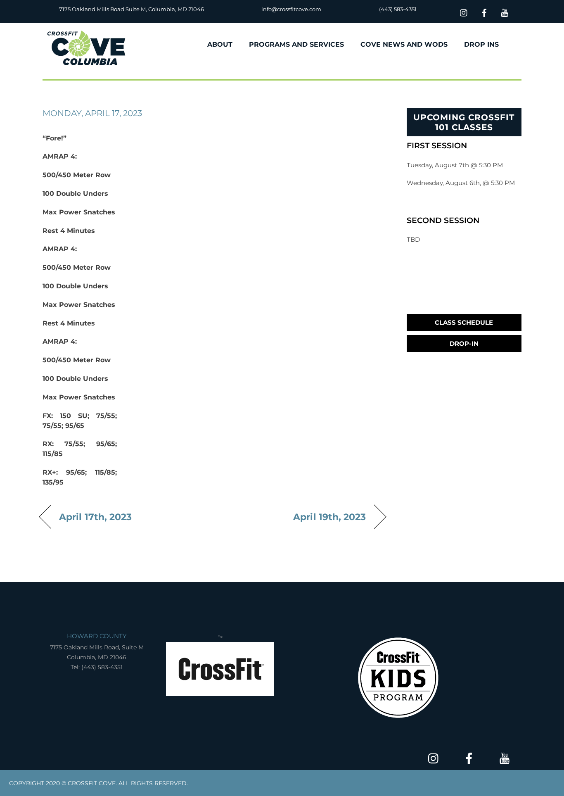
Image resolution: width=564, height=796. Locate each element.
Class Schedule (464, 322)
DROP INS (481, 44)
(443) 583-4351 (398, 9)
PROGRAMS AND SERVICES (296, 44)
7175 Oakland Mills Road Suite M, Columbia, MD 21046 (131, 9)
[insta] (464, 12)
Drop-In (464, 343)
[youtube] (504, 12)
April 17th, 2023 (95, 517)
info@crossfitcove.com (291, 9)
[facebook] (484, 12)
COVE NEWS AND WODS (404, 44)
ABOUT (219, 44)
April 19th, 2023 (329, 517)
